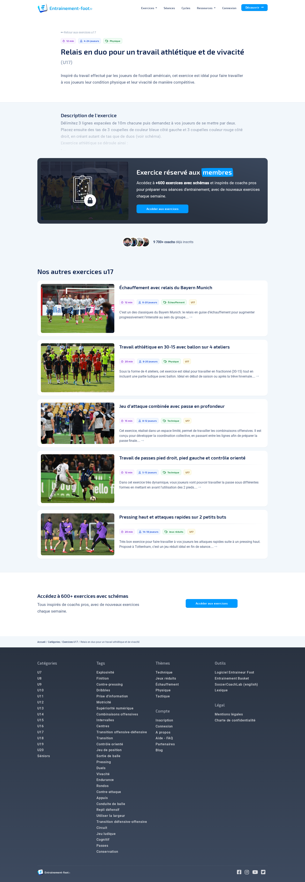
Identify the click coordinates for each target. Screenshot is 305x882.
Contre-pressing (109, 684)
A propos (163, 732)
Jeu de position (109, 750)
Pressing (103, 762)
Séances (169, 8)
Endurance (105, 780)
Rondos (102, 786)
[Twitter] (264, 873)
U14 (40, 714)
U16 (40, 726)
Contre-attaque (108, 792)
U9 (39, 684)
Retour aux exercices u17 (79, 32)
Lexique (221, 690)
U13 (40, 708)
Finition (102, 678)
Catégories (54, 642)
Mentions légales (229, 714)
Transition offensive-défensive (121, 732)
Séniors (43, 756)
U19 (40, 744)
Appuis (102, 798)
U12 (40, 702)
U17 (40, 732)
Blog (159, 750)
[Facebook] (241, 873)
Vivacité (103, 774)
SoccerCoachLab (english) (236, 684)
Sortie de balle (108, 756)
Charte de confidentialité (235, 720)
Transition (104, 738)
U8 (39, 678)
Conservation (107, 852)
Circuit (101, 828)
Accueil (41, 642)
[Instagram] (248, 873)
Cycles (186, 8)
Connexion (229, 8)
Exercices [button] (148, 8)
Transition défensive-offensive (121, 822)
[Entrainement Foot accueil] (65, 8)
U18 (40, 738)
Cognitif (102, 840)
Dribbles (103, 690)
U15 (40, 720)
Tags (100, 663)
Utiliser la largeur (110, 816)
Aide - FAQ (164, 738)
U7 (39, 672)
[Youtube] (256, 873)
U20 (40, 750)
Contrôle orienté (109, 744)
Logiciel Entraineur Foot (234, 672)
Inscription (164, 720)
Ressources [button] (205, 8)
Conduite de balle (110, 804)
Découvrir (252, 7)
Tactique (163, 696)
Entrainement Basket (232, 678)
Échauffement (167, 684)
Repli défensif (108, 810)
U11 (40, 696)
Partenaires (165, 744)
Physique (163, 690)
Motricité (103, 702)
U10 (40, 690)
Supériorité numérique (115, 708)
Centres (102, 726)
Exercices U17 (70, 642)
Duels (101, 768)
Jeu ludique (106, 834)
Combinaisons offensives (117, 714)
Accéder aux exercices (162, 209)
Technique (164, 672)
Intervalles (105, 720)
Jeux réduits (166, 678)
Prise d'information (112, 696)
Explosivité (105, 672)
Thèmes (163, 663)
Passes (102, 846)
